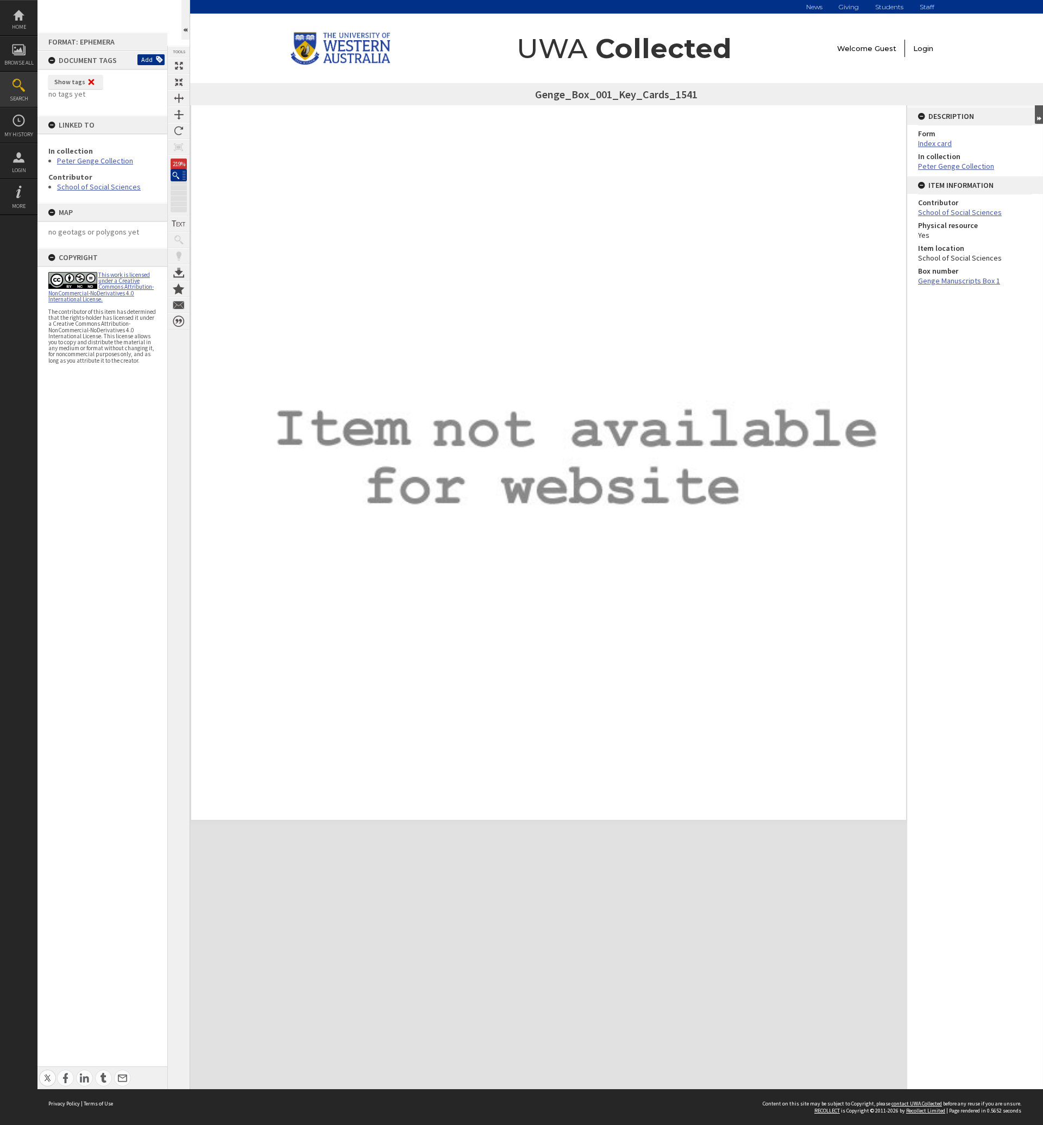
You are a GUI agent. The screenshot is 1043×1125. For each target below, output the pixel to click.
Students (889, 7)
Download (179, 272)
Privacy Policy (64, 1103)
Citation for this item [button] (179, 321)
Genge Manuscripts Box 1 (959, 281)
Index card (935, 143)
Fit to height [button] (179, 114)
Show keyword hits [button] (179, 240)
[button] (179, 175)
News (814, 7)
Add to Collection (179, 289)
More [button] (19, 206)
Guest (885, 48)
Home (19, 26)
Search (19, 98)
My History (18, 134)
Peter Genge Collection (95, 161)
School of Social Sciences (99, 187)
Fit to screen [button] (179, 82)
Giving (849, 7)
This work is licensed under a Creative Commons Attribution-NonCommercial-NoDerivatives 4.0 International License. (101, 287)
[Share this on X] (47, 1072)
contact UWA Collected (916, 1103)
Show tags (69, 82)
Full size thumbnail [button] (179, 66)
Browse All (19, 62)
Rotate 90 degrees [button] (179, 131)
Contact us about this (179, 305)
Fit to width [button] (179, 98)
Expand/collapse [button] (1039, 114)
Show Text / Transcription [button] (179, 224)
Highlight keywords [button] (179, 256)
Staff (927, 7)
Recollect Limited (925, 1110)
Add (147, 59)
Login (19, 170)
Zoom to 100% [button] (179, 147)
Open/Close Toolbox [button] (185, 20)
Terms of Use (98, 1103)
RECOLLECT (827, 1110)
